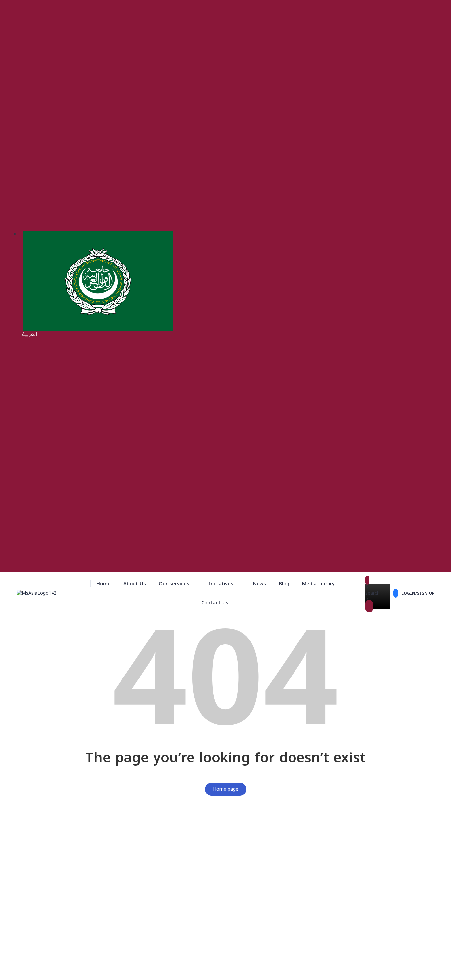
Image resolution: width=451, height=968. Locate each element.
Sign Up (39, 958)
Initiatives (221, 583)
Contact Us (214, 602)
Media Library (318, 583)
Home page (225, 789)
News (259, 583)
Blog (284, 583)
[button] (177, 584)
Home (103, 583)
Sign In (55, 958)
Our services (174, 583)
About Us (134, 583)
